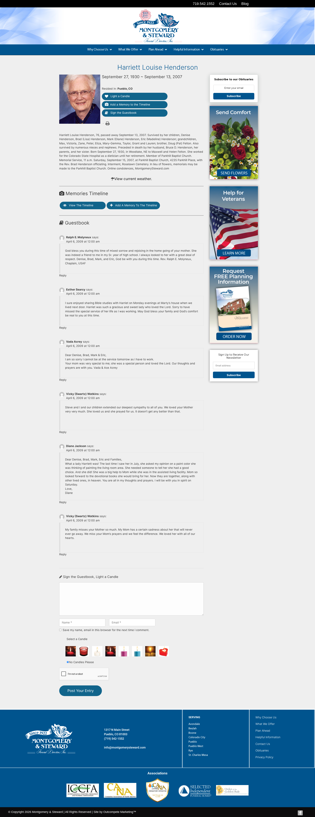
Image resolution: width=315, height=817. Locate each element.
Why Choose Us (265, 717)
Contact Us (262, 744)
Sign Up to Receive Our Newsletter (233, 356)
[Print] (107, 123)
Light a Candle (120, 96)
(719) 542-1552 (114, 738)
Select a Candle (77, 639)
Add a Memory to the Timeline (130, 104)
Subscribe (234, 96)
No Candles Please (81, 662)
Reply (62, 275)
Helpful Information (267, 737)
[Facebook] (300, 812)
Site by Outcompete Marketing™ (115, 812)
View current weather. (133, 179)
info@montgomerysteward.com (125, 747)
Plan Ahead (262, 730)
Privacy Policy (264, 757)
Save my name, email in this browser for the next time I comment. (106, 630)
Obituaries (262, 750)
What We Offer (265, 724)
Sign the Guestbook (123, 112)
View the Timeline (80, 205)
